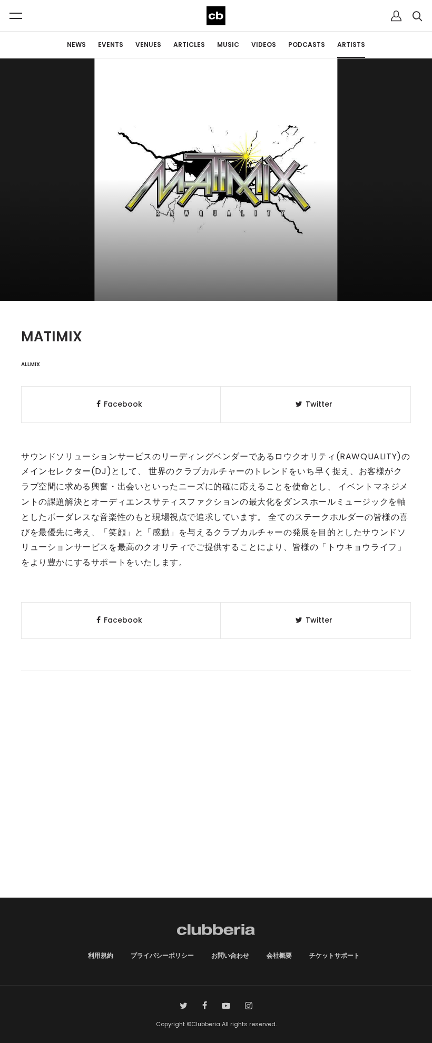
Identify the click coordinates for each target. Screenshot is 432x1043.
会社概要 (279, 955)
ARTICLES (189, 44)
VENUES (148, 44)
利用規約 (100, 955)
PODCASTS (306, 44)
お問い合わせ (230, 955)
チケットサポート (334, 955)
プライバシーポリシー (162, 955)
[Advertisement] (216, 808)
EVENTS (110, 44)
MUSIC (228, 44)
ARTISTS (351, 44)
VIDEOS (263, 44)
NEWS (76, 44)
